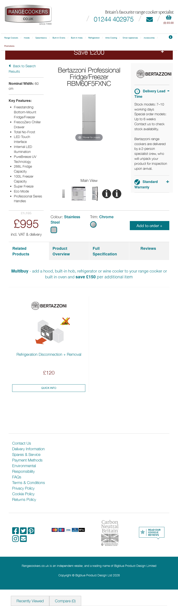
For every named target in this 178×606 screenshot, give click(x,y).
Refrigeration (94, 38)
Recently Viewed (30, 601)
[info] (171, 38)
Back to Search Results (22, 68)
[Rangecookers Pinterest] (31, 532)
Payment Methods (27, 460)
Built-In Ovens (59, 38)
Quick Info (48, 388)
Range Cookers (11, 38)
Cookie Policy (23, 494)
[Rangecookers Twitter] (24, 532)
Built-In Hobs (77, 38)
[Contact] (149, 19)
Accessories (149, 38)
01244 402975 (114, 19)
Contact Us (21, 443)
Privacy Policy (23, 488)
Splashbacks (41, 38)
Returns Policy (24, 499)
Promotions (9, 46)
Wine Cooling (111, 38)
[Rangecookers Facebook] (16, 532)
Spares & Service (26, 454)
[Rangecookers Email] (23, 540)
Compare (65, 601)
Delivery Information (28, 449)
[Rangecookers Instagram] (16, 540)
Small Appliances (130, 38)
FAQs (16, 477)
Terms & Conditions (28, 482)
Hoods (27, 38)
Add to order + (149, 225)
